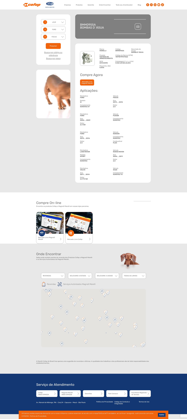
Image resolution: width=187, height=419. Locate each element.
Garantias (88, 394)
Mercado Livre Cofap (74, 239)
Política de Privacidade (104, 402)
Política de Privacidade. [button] (38, 416)
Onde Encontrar (105, 5)
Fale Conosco (113, 394)
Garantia (91, 5)
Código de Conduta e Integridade (122, 403)
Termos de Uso (144, 402)
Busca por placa (53, 58)
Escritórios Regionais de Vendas (139, 393)
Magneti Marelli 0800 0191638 (67, 393)
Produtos (79, 5)
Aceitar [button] (161, 415)
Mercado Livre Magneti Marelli (87, 82)
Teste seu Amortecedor (124, 5)
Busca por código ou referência (53, 53)
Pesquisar (53, 46)
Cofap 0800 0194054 (43, 393)
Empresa (67, 5)
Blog (139, 5)
